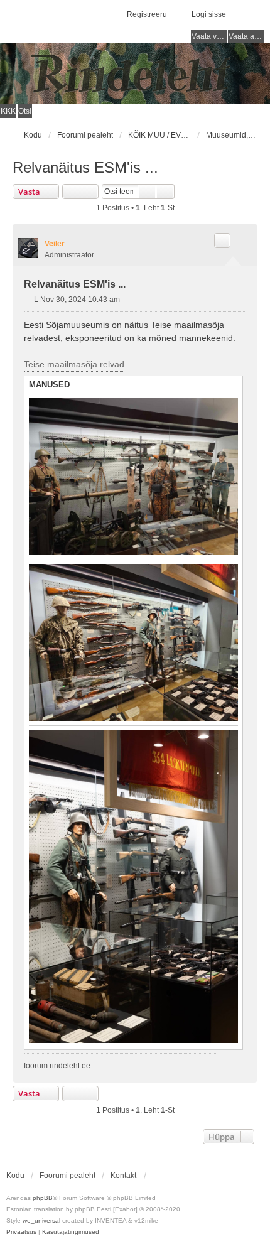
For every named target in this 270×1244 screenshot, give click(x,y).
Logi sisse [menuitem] (209, 14)
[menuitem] (21, 1232)
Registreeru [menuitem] (147, 14)
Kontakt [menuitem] (123, 1175)
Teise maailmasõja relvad (74, 364)
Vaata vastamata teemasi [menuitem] (209, 36)
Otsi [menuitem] (24, 111)
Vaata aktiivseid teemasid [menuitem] (246, 36)
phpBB (43, 1197)
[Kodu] (135, 73)
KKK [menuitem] (8, 111)
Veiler (55, 243)
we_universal (41, 1220)
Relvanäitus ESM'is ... (85, 167)
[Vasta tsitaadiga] (222, 240)
